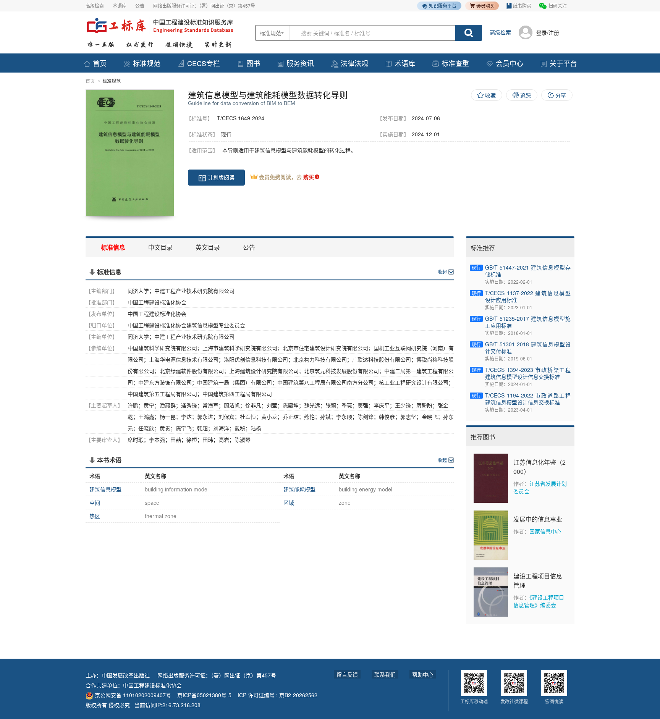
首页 (100, 63)
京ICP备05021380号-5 (204, 695)
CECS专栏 (203, 63)
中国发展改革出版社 (126, 675)
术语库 (119, 5)
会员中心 (509, 63)
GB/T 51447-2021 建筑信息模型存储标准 (528, 271)
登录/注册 (547, 32)
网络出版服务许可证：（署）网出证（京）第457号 (204, 5)
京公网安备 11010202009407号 (132, 695)
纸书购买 (522, 5)
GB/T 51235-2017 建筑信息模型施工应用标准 (528, 322)
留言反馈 (347, 674)
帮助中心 (423, 674)
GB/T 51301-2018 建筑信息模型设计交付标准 (528, 347)
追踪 (525, 95)
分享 (560, 95)
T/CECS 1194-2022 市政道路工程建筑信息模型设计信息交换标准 (528, 399)
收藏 (490, 95)
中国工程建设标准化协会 (152, 685)
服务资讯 (300, 63)
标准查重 (455, 63)
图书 (253, 63)
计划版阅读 (221, 177)
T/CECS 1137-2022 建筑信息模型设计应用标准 (528, 296)
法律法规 (354, 63)
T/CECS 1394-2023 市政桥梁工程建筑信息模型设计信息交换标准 (528, 373)
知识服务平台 (442, 5)
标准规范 (146, 63)
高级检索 (95, 5)
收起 (442, 271)
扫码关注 (557, 5)
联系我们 (385, 674)
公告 (139, 5)
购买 (308, 177)
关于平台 (563, 63)
